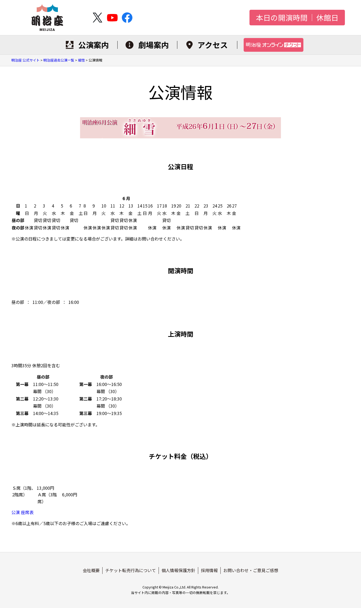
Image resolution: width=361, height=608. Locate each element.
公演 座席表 (22, 512)
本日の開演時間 (282, 17)
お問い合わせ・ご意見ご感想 (250, 570)
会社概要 (91, 570)
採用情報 (209, 570)
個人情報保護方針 (178, 570)
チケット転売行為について (130, 570)
